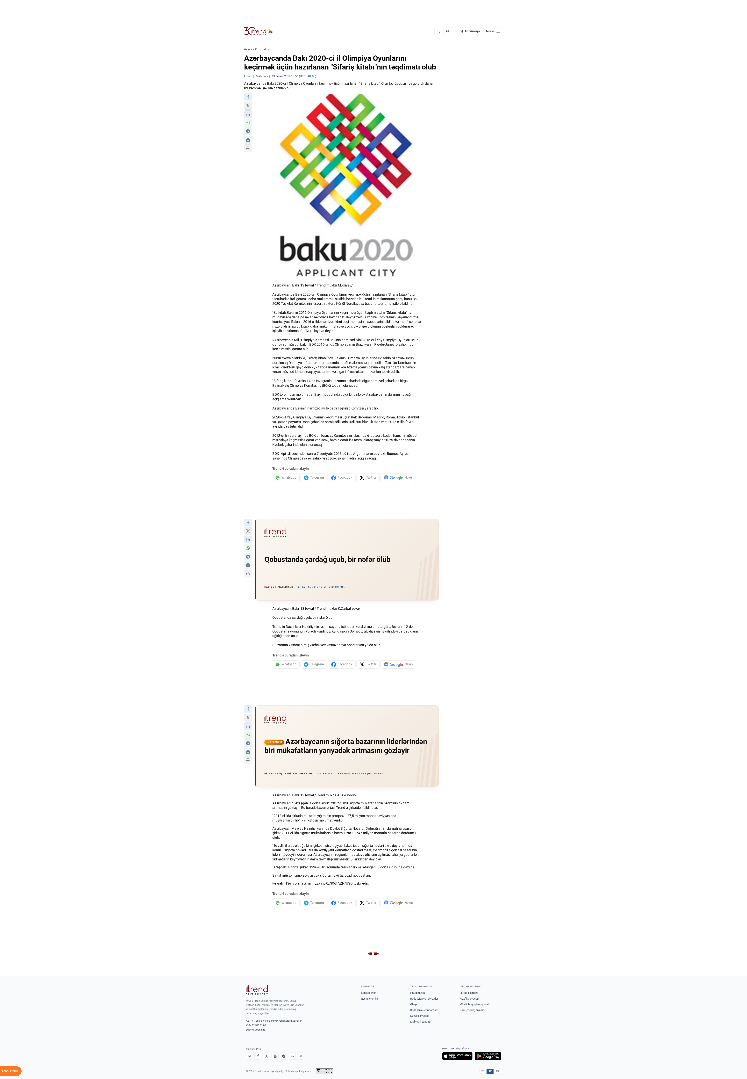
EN (483, 1071)
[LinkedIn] (292, 1056)
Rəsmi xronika (369, 998)
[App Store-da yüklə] (457, 1056)
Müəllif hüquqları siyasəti (474, 1004)
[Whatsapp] (249, 1056)
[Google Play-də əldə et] (488, 1056)
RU (497, 1071)
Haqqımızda (417, 992)
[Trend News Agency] (257, 990)
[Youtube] (275, 1056)
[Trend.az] (258, 31)
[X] (266, 1056)
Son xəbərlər (368, 992)
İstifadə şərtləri (469, 992)
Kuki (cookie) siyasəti (472, 1010)
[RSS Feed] (300, 1056)
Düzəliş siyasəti (419, 1015)
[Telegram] (283, 1056)
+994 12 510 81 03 (256, 1025)
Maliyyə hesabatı (420, 1021)
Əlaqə (413, 1004)
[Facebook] (257, 1056)
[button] (248, 97)
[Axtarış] (438, 31)
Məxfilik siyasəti (469, 998)
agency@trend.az (255, 1029)
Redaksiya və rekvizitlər (424, 998)
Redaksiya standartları (424, 1010)
